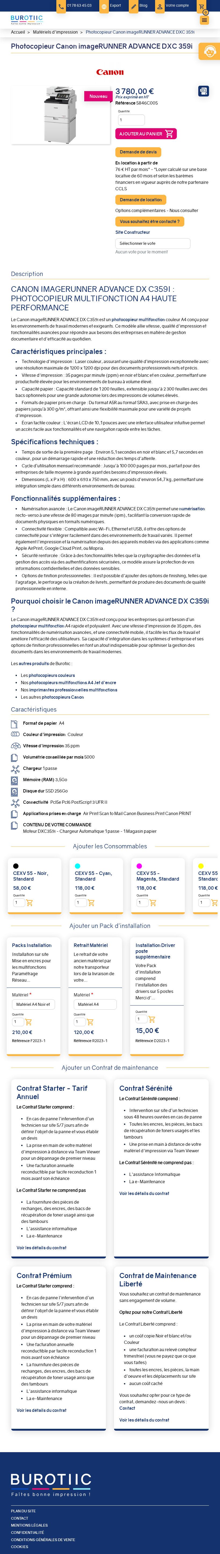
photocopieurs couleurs (52, 675)
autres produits (34, 663)
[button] (60, 114)
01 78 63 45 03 (79, 5)
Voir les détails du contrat (42, 1247)
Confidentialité (27, 1532)
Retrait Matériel (91, 945)
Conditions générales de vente (43, 1539)
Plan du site (23, 1511)
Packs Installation (32, 945)
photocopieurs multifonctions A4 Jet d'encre (72, 682)
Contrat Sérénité (145, 1088)
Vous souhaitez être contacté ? (150, 221)
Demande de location (141, 199)
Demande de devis (138, 152)
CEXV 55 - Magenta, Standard (158, 876)
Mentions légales (29, 1525)
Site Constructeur (132, 232)
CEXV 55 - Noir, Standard (31, 876)
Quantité (124, 111)
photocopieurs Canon (63, 697)
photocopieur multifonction (138, 319)
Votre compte (177, 5)
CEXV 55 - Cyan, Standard (93, 876)
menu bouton (204, 20)
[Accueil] (27, 20)
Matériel (20, 994)
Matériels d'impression (55, 32)
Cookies (19, 1546)
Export (115, 5)
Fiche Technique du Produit (203, 91)
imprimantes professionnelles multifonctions (73, 689)
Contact (127, 1408)
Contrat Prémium (44, 1276)
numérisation (192, 508)
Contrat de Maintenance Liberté (157, 1280)
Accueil (18, 32)
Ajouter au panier (140, 134)
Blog (143, 5)
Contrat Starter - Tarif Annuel (52, 1092)
